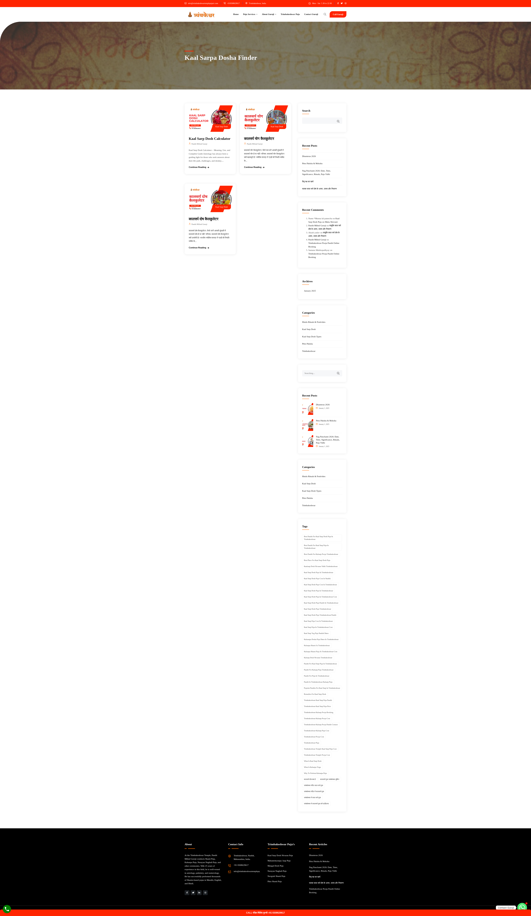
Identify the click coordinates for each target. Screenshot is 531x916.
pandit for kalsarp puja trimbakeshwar (318, 670)
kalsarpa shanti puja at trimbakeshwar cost (320, 651)
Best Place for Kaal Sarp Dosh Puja (317, 560)
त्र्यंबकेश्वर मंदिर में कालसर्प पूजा (314, 791)
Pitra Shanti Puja (275, 881)
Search (306, 110)
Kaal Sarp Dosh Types (311, 336)
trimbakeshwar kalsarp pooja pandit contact (321, 725)
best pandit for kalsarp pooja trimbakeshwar (321, 554)
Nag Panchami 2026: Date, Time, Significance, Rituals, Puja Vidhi (328, 440)
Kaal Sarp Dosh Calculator (210, 139)
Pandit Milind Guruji (199, 144)
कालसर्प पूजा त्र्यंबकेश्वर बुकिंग (329, 779)
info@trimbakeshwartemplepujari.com (203, 3)
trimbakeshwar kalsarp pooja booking (318, 712)
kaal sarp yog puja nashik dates (316, 633)
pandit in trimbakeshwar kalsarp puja (318, 682)
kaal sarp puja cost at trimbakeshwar (318, 621)
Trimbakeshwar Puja (290, 14)
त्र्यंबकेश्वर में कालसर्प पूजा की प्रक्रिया (316, 804)
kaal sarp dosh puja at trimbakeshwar (318, 572)
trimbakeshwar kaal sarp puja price (317, 706)
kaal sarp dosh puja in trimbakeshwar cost (320, 597)
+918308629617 (233, 3)
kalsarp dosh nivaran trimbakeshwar (318, 658)
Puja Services (249, 14)
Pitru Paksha (307, 344)
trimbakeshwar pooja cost (314, 737)
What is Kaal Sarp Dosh (313, 761)
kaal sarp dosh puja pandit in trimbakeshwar (321, 603)
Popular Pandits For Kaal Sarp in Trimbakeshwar (322, 688)
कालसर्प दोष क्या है (310, 779)
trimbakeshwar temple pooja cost (317, 755)
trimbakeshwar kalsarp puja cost (316, 731)
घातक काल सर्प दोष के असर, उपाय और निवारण (319, 189)
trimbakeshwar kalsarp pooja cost (317, 718)
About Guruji (268, 14)
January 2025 (310, 291)
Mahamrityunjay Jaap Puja (279, 861)
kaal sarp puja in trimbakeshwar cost (318, 627)
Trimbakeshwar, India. (257, 3)
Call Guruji (338, 14)
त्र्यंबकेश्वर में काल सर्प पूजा (312, 798)
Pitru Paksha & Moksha (312, 163)
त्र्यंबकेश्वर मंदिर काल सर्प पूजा (313, 785)
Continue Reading (197, 167)
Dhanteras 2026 (309, 156)
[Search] (340, 371)
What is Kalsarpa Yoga (312, 767)
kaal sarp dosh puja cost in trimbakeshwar (320, 585)
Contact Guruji (311, 14)
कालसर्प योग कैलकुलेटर (259, 139)
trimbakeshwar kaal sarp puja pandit (318, 700)
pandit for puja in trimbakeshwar (316, 676)
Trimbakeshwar (308, 351)
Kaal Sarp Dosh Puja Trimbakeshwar (317, 609)
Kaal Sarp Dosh (221, 127)
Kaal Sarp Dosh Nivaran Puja (280, 855)
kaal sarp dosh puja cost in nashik (317, 578)
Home (236, 14)
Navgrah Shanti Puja (276, 876)
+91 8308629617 (241, 865)
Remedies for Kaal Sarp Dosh (315, 694)
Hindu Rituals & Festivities (313, 322)
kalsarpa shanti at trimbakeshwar (317, 645)
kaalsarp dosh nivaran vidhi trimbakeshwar (321, 566)
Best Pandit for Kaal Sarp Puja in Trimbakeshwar (316, 546)
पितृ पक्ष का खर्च (307, 181)
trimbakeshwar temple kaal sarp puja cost (320, 749)
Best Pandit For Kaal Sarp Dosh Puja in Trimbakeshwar (318, 537)
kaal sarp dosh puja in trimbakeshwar (318, 591)
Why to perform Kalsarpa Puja (315, 773)
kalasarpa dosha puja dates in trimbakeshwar (321, 639)
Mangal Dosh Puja (275, 866)
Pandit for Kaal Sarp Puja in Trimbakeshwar (320, 664)
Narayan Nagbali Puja (277, 871)
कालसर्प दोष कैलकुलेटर (203, 219)
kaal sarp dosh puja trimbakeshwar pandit (320, 615)
